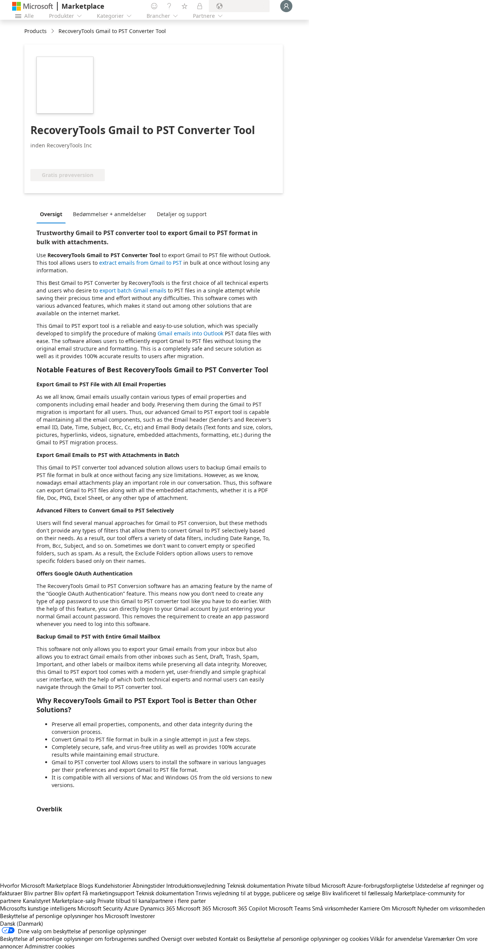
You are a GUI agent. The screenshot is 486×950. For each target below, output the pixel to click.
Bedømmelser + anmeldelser (109, 214)
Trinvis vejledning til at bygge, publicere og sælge (258, 893)
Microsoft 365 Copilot (240, 908)
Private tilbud (303, 885)
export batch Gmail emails (132, 290)
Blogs (86, 885)
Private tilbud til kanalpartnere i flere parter (151, 900)
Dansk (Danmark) (21, 923)
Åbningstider (149, 885)
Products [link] (35, 31)
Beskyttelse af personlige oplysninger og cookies (308, 938)
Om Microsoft (398, 908)
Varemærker (439, 938)
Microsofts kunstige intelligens (38, 908)
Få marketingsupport (108, 893)
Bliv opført (67, 893)
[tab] (52, 213)
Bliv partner (38, 893)
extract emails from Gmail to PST (140, 262)
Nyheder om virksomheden (451, 908)
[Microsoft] (32, 6)
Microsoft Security (100, 908)
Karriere (370, 908)
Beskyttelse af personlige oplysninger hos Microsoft (64, 916)
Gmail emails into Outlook (190, 333)
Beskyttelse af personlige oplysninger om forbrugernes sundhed (79, 938)
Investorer (142, 916)
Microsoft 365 (194, 908)
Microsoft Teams (290, 908)
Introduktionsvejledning (196, 885)
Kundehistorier (113, 885)
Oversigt (51, 214)
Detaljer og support (182, 214)
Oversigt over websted (189, 938)
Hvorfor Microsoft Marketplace (38, 885)
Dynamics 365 (157, 908)
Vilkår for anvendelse (396, 938)
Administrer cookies (49, 946)
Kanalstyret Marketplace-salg (59, 900)
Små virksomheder (335, 908)
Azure (131, 908)
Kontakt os (232, 938)
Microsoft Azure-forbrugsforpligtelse (368, 885)
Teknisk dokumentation (256, 885)
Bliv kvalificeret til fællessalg (357, 893)
